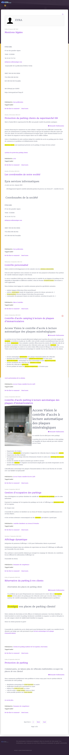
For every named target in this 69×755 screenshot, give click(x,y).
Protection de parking (16, 663)
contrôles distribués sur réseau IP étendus (26, 523)
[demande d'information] (49, 126)
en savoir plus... (9, 700)
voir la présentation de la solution (15, 378)
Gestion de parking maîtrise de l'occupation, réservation (30, 647)
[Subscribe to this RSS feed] (63, 14)
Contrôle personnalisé (16, 265)
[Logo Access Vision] (6, 2)
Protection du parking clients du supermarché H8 (31, 118)
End (44, 722)
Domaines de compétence (21, 564)
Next (38, 722)
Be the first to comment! (12, 108)
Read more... (25, 108)
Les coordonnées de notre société (22, 174)
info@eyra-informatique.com (13, 62)
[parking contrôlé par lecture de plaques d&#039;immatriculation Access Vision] (18, 426)
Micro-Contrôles (18, 302)
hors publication (18, 102)
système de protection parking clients (16, 152)
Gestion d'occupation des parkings (23, 492)
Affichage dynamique (16, 539)
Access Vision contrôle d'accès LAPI (24, 384)
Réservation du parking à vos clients (24, 580)
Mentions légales (14, 32)
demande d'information (57, 126)
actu (14, 158)
